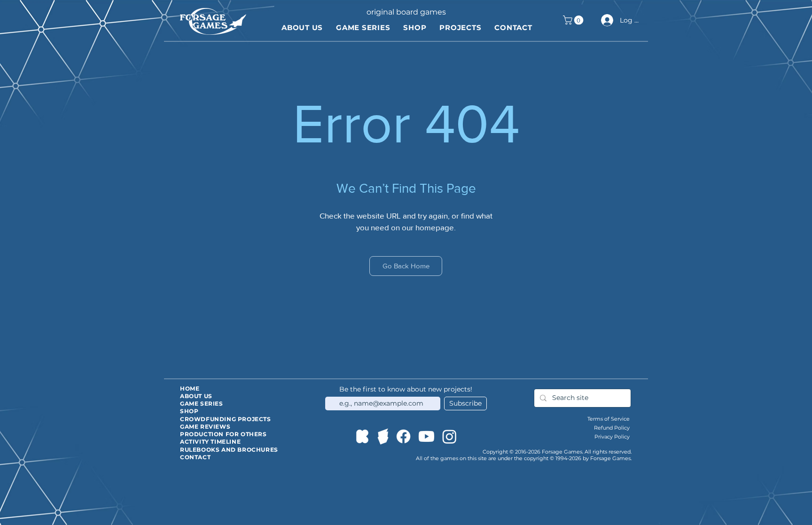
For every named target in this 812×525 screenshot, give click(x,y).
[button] (574, 20)
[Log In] (605, 20)
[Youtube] (426, 436)
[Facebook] (403, 436)
